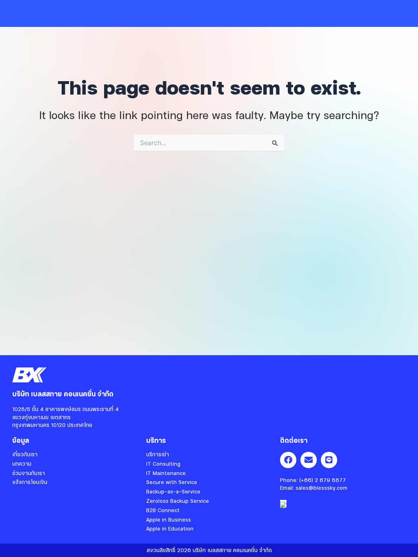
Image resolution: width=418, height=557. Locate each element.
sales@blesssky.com (321, 487)
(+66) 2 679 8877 (322, 480)
